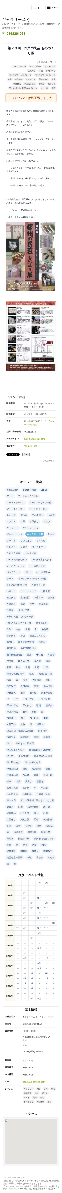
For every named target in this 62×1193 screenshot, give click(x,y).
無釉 (25, 768)
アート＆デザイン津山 (40, 502)
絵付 (36, 813)
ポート (10, 578)
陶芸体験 (11, 851)
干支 (16, 699)
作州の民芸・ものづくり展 (20, 74)
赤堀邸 (49, 825)
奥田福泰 (24, 686)
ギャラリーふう (30, 527)
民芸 (36, 737)
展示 (22, 692)
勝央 (22, 635)
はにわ (28, 572)
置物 (36, 819)
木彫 (45, 717)
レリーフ (11, 591)
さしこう (11, 546)
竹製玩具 (27, 794)
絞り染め (11, 813)
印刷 (26, 454)
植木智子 (11, 737)
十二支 (39, 654)
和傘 (48, 660)
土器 (36, 667)
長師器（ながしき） (44, 838)
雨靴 (29, 857)
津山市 (10, 756)
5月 (46, 882)
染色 (22, 724)
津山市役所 (23, 756)
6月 (53, 902)
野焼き (10, 838)
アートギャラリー (15, 508)
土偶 (27, 667)
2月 (25, 892)
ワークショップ (28, 591)
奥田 (48, 679)
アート (10, 496)
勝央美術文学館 (26, 641)
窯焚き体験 (12, 787)
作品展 (10, 610)
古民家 (10, 660)
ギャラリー (12, 527)
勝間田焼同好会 (28, 648)
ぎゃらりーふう (14, 534)
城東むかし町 (45, 673)
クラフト (11, 540)
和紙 (9, 667)
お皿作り (34, 521)
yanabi (44, 489)
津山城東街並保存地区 (40, 749)
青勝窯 (39, 857)
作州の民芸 (50, 70)
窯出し (28, 781)
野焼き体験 (23, 838)
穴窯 (18, 781)
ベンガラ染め (35, 66)
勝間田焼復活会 (14, 654)
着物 (36, 775)
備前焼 (45, 629)
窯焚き (40, 781)
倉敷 (10, 79)
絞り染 (46, 806)
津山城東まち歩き (15, 749)
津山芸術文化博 (32, 762)
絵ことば (44, 88)
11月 (46, 907)
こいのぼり (26, 540)
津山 (9, 743)
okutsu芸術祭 (29, 489)
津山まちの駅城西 (25, 743)
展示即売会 (46, 692)
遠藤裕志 (18, 832)
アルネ (23, 515)
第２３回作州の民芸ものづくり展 (23, 88)
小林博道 (47, 686)
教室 (25, 711)
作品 (32, 603)
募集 (29, 654)
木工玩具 (34, 717)
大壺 (25, 679)
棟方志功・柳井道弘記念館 (20, 730)
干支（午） (28, 699)
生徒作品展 (12, 775)
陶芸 (53, 88)
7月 (18, 927)
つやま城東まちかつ (17, 559)
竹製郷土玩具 (43, 794)
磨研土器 (47, 775)
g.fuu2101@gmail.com (34, 438)
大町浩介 (36, 679)
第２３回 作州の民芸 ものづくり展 (31, 50)
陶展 (34, 844)
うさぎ (51, 515)
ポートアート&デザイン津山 (32, 578)
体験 (41, 70)
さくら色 (40, 540)
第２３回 (51, 83)
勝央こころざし (37, 635)
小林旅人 (11, 692)
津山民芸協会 (29, 83)
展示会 (33, 692)
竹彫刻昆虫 (12, 794)
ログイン (37, 7)
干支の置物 (12, 705)
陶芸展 (35, 851)
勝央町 (10, 641)
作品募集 (43, 603)
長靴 (9, 844)
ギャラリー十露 (19, 66)
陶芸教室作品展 (14, 857)
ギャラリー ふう (16, 19)
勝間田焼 (11, 648)
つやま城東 (30, 553)
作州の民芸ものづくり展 (45, 74)
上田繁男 (24, 597)
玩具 (48, 768)
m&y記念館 (12, 489)
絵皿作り (11, 819)
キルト (51, 534)
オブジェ (11, 521)
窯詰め (26, 787)
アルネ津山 (37, 515)
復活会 (49, 705)
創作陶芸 (19, 79)
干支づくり (44, 699)
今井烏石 (11, 603)
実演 (36, 686)
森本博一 (42, 730)
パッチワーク (13, 572)
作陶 (9, 629)
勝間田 (42, 641)
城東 (31, 673)
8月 (25, 897)
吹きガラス (30, 79)
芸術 (18, 825)
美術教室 (47, 819)
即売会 (51, 654)
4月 (39, 882)
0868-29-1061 (30, 445)
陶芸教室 (47, 851)
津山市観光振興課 (43, 756)
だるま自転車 (13, 553)
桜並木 (40, 724)
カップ (46, 521)
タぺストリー (38, 546)
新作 (34, 711)
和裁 (18, 667)
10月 (39, 897)
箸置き (10, 806)
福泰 (9, 781)
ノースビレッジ (37, 565)
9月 (32, 907)
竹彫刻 (42, 83)
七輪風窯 (45, 591)
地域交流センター (15, 673)
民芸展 (46, 737)
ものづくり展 (49, 66)
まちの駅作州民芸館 (17, 584)
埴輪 (9, 679)
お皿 (22, 521)
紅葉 (20, 806)
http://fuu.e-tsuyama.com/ (34, 1081)
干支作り (27, 705)
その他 (23, 546)
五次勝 (51, 597)
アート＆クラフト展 (28, 496)
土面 (46, 667)
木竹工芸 (11, 724)
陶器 (25, 844)
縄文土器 (24, 819)
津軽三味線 (12, 768)
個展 (27, 629)
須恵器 (51, 857)
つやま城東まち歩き (41, 559)
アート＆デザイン (15, 502)
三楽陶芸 (31, 70)
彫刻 (38, 705)
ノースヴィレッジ (15, 565)
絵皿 (45, 813)
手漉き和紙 (43, 79)
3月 (32, 902)
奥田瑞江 (11, 686)
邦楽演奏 (32, 832)
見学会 (28, 825)
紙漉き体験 (33, 806)
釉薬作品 (45, 832)
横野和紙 (17, 83)
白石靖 (26, 775)
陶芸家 (23, 851)
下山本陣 (38, 597)
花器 (9, 825)
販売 (39, 825)
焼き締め (36, 768)
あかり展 (11, 515)
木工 (53, 79)
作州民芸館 (41, 622)
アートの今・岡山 (38, 508)
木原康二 (11, 717)
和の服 (37, 660)
